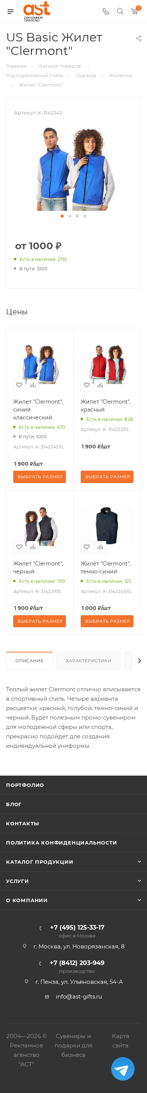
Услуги (17, 881)
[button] (62, 216)
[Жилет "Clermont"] (73, 168)
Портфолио (25, 785)
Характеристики (88, 660)
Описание (29, 660)
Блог (14, 804)
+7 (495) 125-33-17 (77, 932)
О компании (27, 900)
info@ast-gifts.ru (79, 996)
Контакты (22, 823)
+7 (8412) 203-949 (77, 967)
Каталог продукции (40, 862)
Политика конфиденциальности (61, 843)
